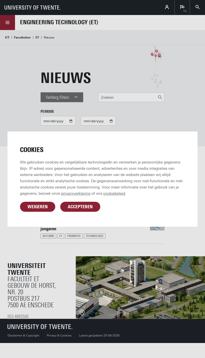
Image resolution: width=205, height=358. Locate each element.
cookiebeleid (114, 193)
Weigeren (38, 207)
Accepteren (80, 207)
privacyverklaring (75, 193)
